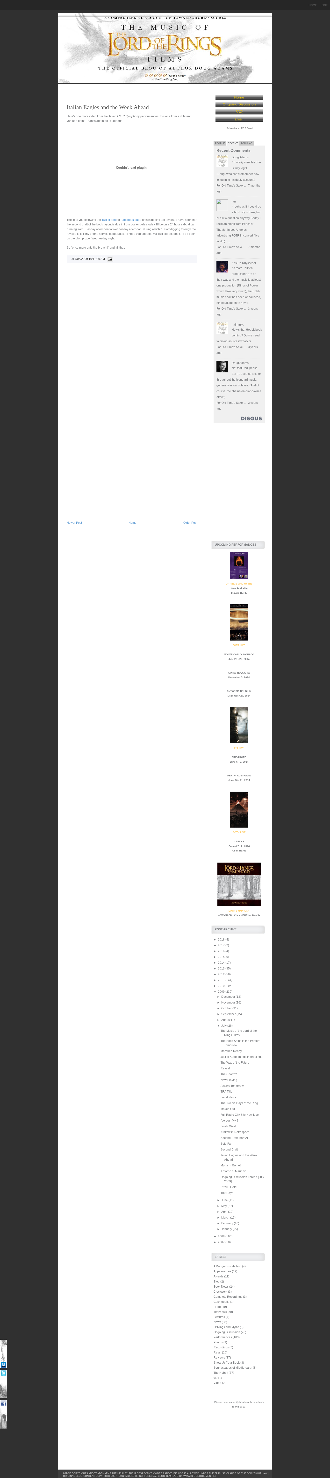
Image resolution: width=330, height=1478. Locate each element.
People (220, 143)
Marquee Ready (231, 1051)
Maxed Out (228, 1109)
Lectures (219, 1317)
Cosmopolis (221, 1302)
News (217, 1322)
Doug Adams (240, 157)
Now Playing (229, 1080)
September (229, 1014)
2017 (221, 945)
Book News (221, 1286)
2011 (221, 980)
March (225, 1217)
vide (216, 1378)
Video (217, 1383)
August (226, 1020)
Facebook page (131, 220)
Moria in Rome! (231, 1165)
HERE (243, 593)
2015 (221, 957)
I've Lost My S (229, 1120)
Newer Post (74, 522)
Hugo (217, 1307)
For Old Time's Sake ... (231, 185)
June (225, 1200)
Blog (217, 1281)
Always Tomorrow (232, 1086)
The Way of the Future (235, 1062)
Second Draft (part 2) (234, 1138)
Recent (233, 143)
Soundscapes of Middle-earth (233, 1367)
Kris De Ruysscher (244, 263)
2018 (221, 939)
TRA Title (226, 1091)
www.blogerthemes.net (199, 1476)
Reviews (219, 1357)
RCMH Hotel (229, 1187)
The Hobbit (221, 1372)
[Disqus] (132, 332)
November (228, 1002)
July (224, 1025)
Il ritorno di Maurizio (233, 1171)
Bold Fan (226, 1143)
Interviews (220, 1312)
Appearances (222, 1271)
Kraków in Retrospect (235, 1132)
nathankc (238, 324)
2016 (221, 951)
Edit (325, 5)
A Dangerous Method (227, 1266)
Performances (223, 1337)
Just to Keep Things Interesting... (242, 1057)
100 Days (227, 1193)
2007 (221, 1242)
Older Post (190, 522)
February (227, 1223)
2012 (221, 974)
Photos (218, 1342)
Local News (228, 1097)
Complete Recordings (228, 1296)
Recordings (221, 1347)
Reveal (225, 1068)
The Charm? (229, 1074)
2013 (221, 968)
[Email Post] (109, 258)
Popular (246, 143)
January (227, 1229)
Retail (217, 1352)
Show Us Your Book (227, 1362)
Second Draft (229, 1149)
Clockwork (220, 1291)
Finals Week (229, 1126)
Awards (218, 1276)
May (224, 1206)
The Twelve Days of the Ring (239, 1103)
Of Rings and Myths (226, 1327)
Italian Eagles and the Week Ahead (108, 107)
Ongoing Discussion (227, 1332)
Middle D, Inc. (134, 1476)
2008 (221, 1236)
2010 (221, 986)
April (224, 1211)
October (226, 1008)
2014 (221, 962)
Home (313, 5)
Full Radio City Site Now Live (240, 1114)
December (228, 996)
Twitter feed (109, 220)
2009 (221, 991)
